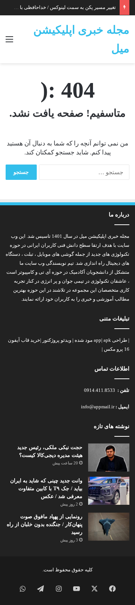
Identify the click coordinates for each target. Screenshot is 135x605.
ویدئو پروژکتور (56, 340)
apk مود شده (93, 340)
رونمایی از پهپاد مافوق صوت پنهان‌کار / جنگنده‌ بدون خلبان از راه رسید (44, 524)
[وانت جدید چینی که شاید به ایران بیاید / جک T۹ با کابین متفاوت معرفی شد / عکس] (108, 491)
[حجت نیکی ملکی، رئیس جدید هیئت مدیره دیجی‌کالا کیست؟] (108, 457)
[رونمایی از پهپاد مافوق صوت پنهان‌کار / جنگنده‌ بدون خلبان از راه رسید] (108, 527)
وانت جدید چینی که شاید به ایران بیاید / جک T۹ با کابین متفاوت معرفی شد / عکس (46, 488)
